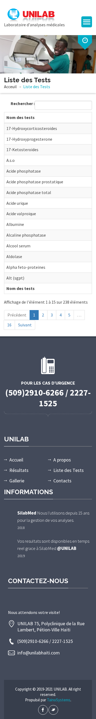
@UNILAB (66, 548)
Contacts (62, 481)
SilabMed (26, 513)
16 (9, 324)
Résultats (19, 470)
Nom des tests (20, 117)
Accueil (16, 460)
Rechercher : (23, 103)
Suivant (25, 324)
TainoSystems (58, 699)
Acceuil (10, 86)
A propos (62, 460)
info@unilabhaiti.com (38, 653)
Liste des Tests (68, 470)
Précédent (16, 315)
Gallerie (16, 481)
